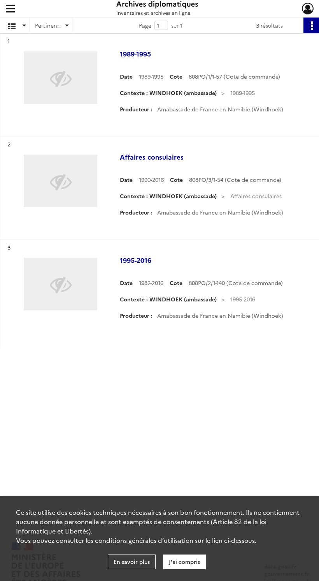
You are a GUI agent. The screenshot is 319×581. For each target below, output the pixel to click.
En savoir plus (132, 561)
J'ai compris (184, 561)
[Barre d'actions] (311, 25)
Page (145, 25)
